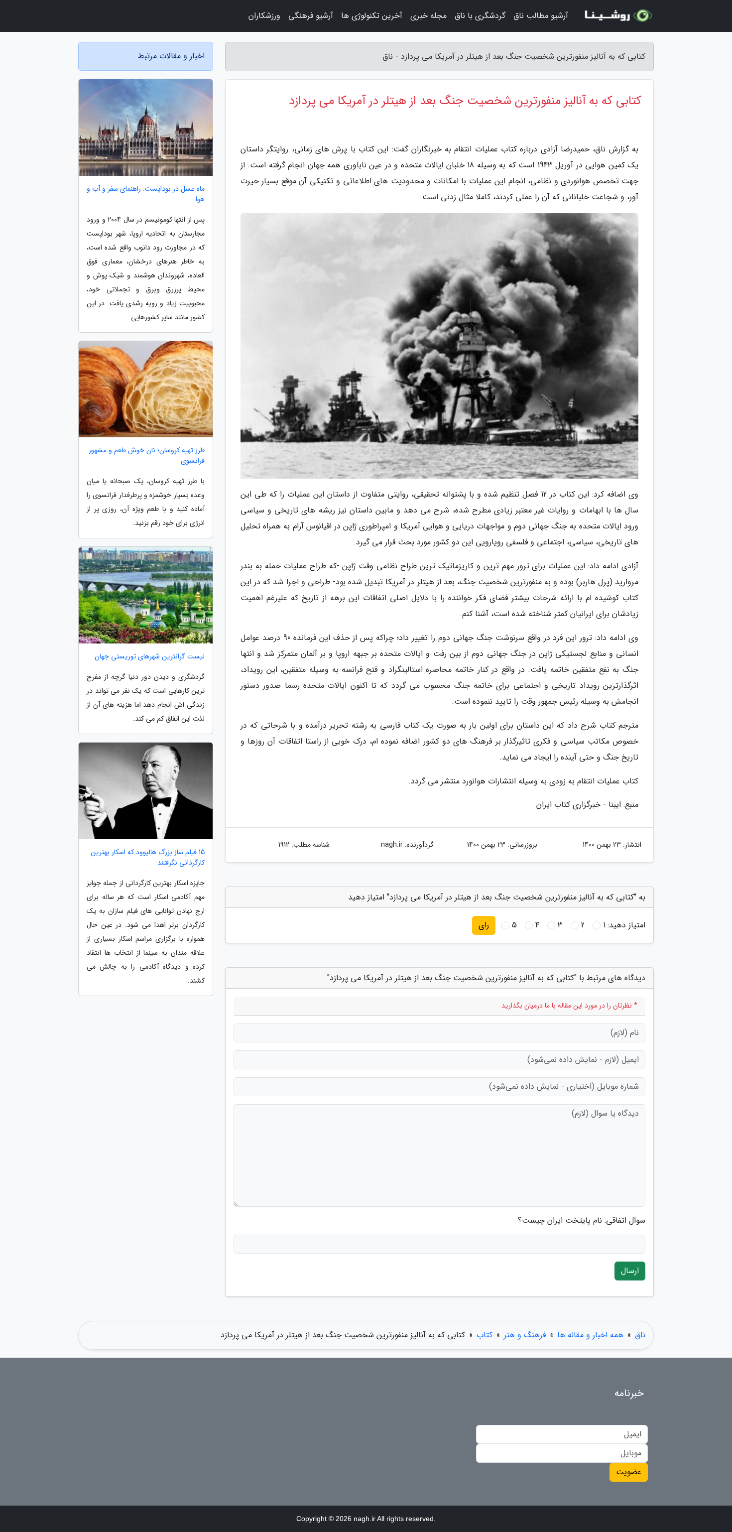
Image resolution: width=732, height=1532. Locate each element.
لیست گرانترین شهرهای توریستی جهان (150, 656)
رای (484, 925)
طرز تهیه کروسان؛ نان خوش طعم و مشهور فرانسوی (147, 455)
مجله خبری (428, 15)
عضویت (628, 1472)
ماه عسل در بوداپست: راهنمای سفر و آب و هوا (146, 194)
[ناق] (617, 16)
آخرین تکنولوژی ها (371, 15)
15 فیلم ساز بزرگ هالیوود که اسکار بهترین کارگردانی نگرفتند (148, 857)
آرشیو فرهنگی (310, 15)
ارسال (630, 1271)
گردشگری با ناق (480, 15)
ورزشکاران (264, 15)
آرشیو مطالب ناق (540, 15)
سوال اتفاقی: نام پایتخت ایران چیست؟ (581, 1221)
